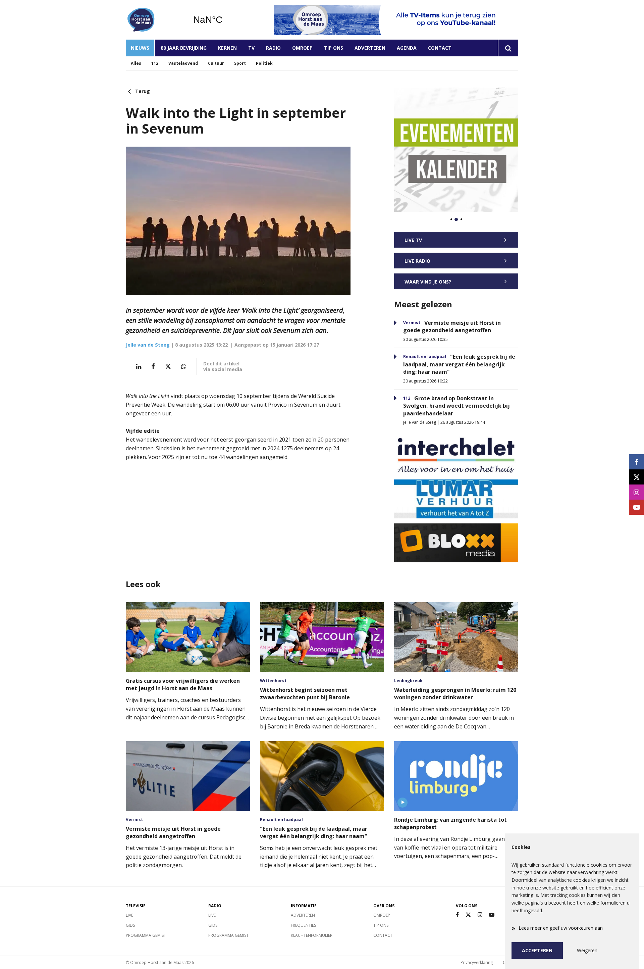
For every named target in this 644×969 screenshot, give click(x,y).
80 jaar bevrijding (184, 48)
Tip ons (333, 48)
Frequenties (303, 925)
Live (129, 915)
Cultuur (216, 63)
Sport (240, 63)
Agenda (407, 48)
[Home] (154, 20)
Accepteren (537, 950)
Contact (439, 48)
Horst (225, 19)
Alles (136, 63)
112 (154, 63)
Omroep (302, 48)
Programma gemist (146, 935)
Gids (130, 925)
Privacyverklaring (477, 962)
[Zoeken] (508, 48)
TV (251, 48)
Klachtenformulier (311, 935)
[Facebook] (457, 915)
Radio (273, 48)
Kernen (227, 48)
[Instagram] (480, 915)
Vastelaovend (183, 63)
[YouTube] (491, 915)
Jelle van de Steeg (148, 345)
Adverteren (370, 48)
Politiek (264, 63)
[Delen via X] (168, 366)
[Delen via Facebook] (153, 366)
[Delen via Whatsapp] (183, 366)
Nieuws (140, 48)
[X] (468, 915)
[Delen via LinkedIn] (138, 366)
